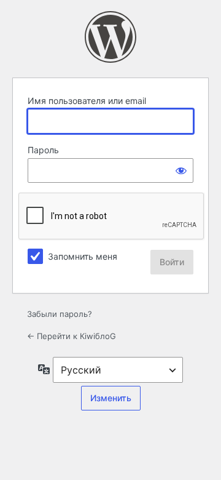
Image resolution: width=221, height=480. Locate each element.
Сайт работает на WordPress (110, 37)
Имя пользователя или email (87, 100)
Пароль (43, 150)
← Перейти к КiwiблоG (71, 336)
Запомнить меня (82, 256)
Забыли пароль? (59, 314)
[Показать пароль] (181, 170)
